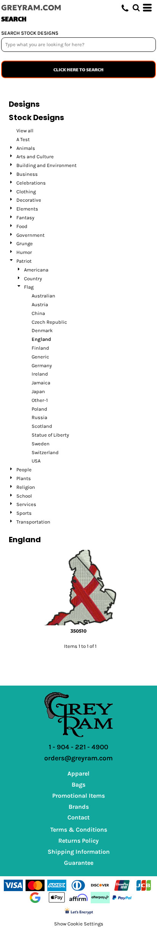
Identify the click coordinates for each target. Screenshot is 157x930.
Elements (27, 209)
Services (26, 504)
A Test (23, 139)
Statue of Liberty (50, 435)
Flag (29, 287)
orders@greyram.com (78, 758)
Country (33, 278)
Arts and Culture (35, 156)
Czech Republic (49, 322)
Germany (42, 365)
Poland (39, 409)
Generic (40, 357)
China (38, 313)
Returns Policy (78, 840)
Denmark (42, 330)
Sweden (41, 444)
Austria (40, 304)
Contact (78, 817)
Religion (25, 487)
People (24, 469)
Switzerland (45, 452)
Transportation (33, 522)
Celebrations (31, 183)
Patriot (24, 261)
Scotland (42, 426)
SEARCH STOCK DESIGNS (29, 33)
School (24, 496)
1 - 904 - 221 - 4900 (78, 747)
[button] (136, 7)
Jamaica (41, 382)
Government (30, 235)
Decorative (28, 200)
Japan (38, 391)
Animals (25, 148)
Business (27, 174)
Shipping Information (79, 851)
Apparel (78, 773)
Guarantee (78, 862)
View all (25, 130)
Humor (24, 252)
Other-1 (40, 400)
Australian (43, 296)
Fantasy (25, 217)
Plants (23, 478)
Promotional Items (78, 795)
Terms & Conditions (78, 829)
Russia (39, 417)
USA (36, 461)
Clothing (26, 191)
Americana (36, 270)
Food (21, 226)
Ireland (40, 374)
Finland (40, 348)
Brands (79, 806)
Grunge (24, 243)
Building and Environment (46, 165)
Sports (24, 513)
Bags (78, 784)
